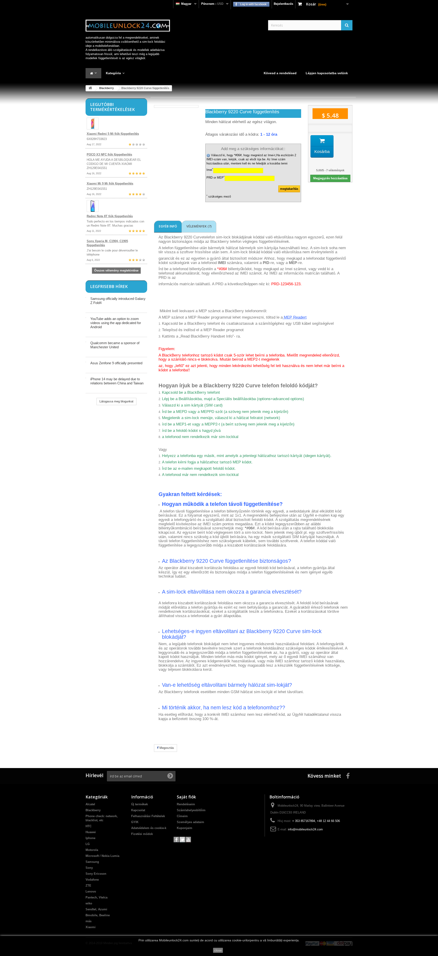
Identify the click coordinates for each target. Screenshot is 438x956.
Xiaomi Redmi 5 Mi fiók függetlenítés (113, 133)
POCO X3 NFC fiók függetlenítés (109, 154)
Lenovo (91, 891)
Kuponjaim (184, 828)
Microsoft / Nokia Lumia (102, 856)
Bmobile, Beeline (98, 915)
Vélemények (198, 226)
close (218, 950)
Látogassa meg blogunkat (116, 401)
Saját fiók (186, 797)
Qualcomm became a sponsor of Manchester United (114, 345)
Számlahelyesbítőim (191, 810)
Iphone (90, 838)
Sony (89, 867)
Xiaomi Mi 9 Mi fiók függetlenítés (110, 183)
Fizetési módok (142, 834)
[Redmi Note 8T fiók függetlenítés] (116, 206)
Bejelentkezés (283, 3)
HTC (88, 826)
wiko (89, 903)
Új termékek (139, 804)
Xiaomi (91, 927)
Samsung (92, 862)
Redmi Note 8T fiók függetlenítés (110, 216)
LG (88, 844)
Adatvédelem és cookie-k (148, 828)
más (88, 921)
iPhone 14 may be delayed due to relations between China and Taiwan (116, 381)
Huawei (91, 832)
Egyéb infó (168, 226)
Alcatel (90, 804)
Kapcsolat (138, 810)
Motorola (92, 850)
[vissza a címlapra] (90, 88)
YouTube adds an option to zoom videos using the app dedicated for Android (115, 323)
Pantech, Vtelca (96, 897)
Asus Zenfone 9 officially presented (116, 363)
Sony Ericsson (96, 873)
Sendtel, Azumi (96, 909)
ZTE (88, 885)
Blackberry (106, 88)
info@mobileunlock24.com (305, 829)
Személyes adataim (190, 822)
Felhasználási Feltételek (148, 816)
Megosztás (166, 748)
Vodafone (92, 879)
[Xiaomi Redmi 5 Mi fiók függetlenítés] (116, 123)
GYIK (134, 822)
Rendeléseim (186, 804)
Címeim (182, 816)
